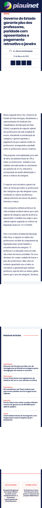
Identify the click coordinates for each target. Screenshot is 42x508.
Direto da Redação (24, 51)
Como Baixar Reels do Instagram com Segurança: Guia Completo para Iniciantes (20, 417)
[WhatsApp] (29, 63)
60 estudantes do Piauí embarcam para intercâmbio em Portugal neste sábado (20, 391)
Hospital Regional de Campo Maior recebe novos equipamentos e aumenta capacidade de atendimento (10, 495)
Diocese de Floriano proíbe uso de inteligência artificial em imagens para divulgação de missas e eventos (21, 368)
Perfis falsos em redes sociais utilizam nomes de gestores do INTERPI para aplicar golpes (21, 404)
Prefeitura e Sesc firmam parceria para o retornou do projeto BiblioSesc (31, 493)
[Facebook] (13, 63)
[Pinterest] (23, 63)
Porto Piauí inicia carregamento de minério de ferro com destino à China (20, 379)
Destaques (8, 364)
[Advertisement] (21, 92)
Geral (7, 14)
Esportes (7, 400)
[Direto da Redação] (11, 51)
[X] (18, 63)
